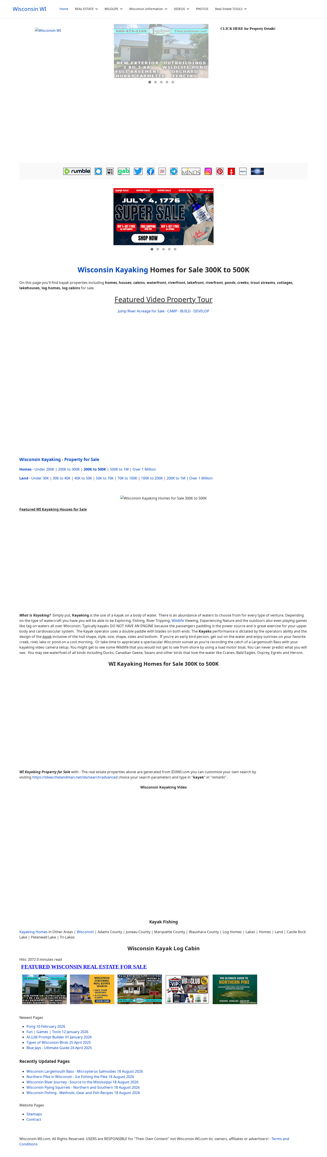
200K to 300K (69, 469)
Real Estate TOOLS (228, 9)
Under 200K (44, 469)
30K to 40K (62, 478)
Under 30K (40, 478)
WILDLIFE (111, 9)
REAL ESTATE (84, 9)
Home (64, 9)
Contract (33, 1119)
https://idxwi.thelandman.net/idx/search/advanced (75, 777)
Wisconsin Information (146, 9)
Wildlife (178, 620)
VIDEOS (179, 9)
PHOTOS (202, 9)
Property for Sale (81, 459)
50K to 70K (105, 478)
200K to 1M (176, 478)
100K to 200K (152, 478)
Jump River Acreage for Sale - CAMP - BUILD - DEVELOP (163, 311)
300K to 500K (95, 469)
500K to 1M (119, 469)
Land (23, 478)
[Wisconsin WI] (66, 55)
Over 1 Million (144, 469)
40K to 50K (83, 478)
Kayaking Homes (33, 931)
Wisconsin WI (29, 9)
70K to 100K (127, 478)
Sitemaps (34, 1114)
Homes (25, 469)
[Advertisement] (163, 128)
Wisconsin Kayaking (113, 269)
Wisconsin (85, 931)
